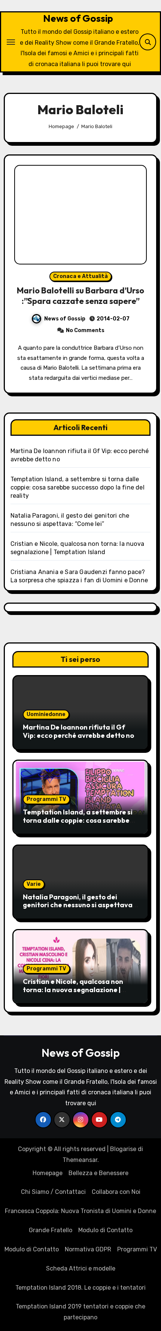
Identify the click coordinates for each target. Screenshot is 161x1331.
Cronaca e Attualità (80, 276)
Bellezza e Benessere (98, 1173)
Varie (34, 884)
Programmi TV (46, 799)
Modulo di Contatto (105, 1230)
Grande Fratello (50, 1230)
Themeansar (80, 1159)
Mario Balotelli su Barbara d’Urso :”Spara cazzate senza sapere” (80, 296)
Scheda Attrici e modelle (80, 1268)
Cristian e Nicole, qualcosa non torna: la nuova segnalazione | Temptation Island (73, 989)
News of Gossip (78, 18)
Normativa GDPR (88, 1249)
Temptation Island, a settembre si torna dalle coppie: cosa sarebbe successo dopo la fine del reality (77, 487)
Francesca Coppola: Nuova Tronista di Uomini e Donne (80, 1211)
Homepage (48, 1173)
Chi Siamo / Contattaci (53, 1191)
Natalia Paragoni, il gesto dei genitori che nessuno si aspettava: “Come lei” (78, 905)
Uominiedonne (46, 714)
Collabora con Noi (116, 1191)
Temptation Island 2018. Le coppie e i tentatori (80, 1287)
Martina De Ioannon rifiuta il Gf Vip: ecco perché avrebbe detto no (78, 731)
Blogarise (123, 1149)
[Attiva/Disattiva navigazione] (11, 42)
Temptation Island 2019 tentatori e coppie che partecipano (80, 1311)
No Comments (85, 330)
